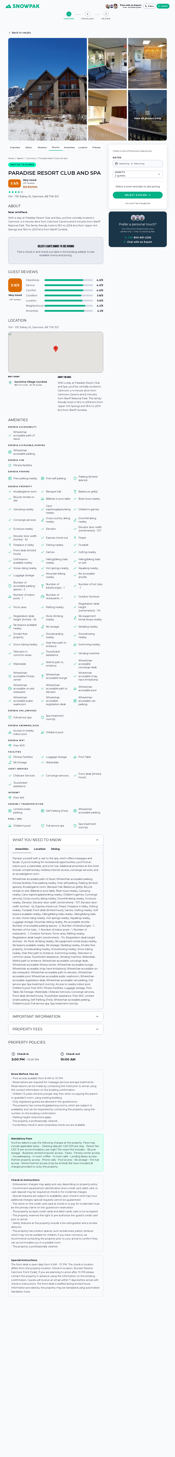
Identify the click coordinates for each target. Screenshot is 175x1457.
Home (11, 158)
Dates (117, 157)
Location (82, 147)
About (28, 147)
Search (20, 158)
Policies (96, 147)
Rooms (55, 147)
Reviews (42, 147)
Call (139, 237)
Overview (15, 147)
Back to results (21, 32)
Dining (55, 849)
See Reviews (30, 186)
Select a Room (136, 195)
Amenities (69, 147)
